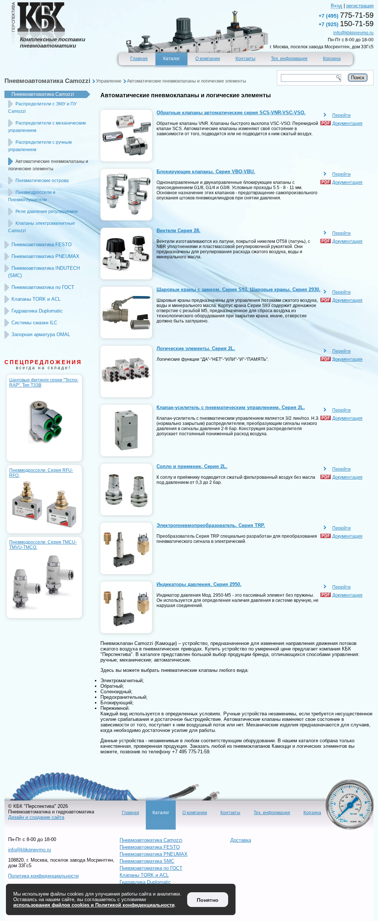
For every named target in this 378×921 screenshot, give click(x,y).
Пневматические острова (42, 180)
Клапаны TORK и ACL (36, 299)
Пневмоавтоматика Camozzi (47, 80)
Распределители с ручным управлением (40, 146)
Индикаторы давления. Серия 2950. (199, 584)
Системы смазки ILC (34, 322)
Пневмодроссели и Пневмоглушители (31, 196)
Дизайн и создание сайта (36, 817)
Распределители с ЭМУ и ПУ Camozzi (42, 107)
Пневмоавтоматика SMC (147, 861)
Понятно (208, 900)
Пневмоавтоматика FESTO (41, 244)
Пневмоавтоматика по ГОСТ (42, 287)
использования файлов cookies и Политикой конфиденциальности (94, 905)
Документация (347, 123)
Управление (108, 81)
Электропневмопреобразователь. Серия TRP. (211, 525)
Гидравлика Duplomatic (37, 311)
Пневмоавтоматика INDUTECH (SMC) (44, 271)
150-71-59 (346, 24)
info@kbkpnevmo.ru (353, 32)
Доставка (240, 840)
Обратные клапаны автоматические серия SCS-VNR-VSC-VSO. (231, 112)
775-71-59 (346, 15)
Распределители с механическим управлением (47, 127)
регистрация (360, 5)
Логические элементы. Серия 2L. (196, 348)
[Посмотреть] (126, 135)
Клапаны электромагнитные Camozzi (41, 227)
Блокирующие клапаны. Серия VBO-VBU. (206, 171)
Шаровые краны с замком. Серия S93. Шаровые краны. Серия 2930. (238, 289)
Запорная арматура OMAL (40, 334)
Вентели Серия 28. (178, 230)
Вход (336, 5)
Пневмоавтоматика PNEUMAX (45, 256)
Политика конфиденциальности (43, 876)
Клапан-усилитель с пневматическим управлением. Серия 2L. (231, 407)
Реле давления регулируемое (47, 211)
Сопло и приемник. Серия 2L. (192, 466)
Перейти (341, 115)
